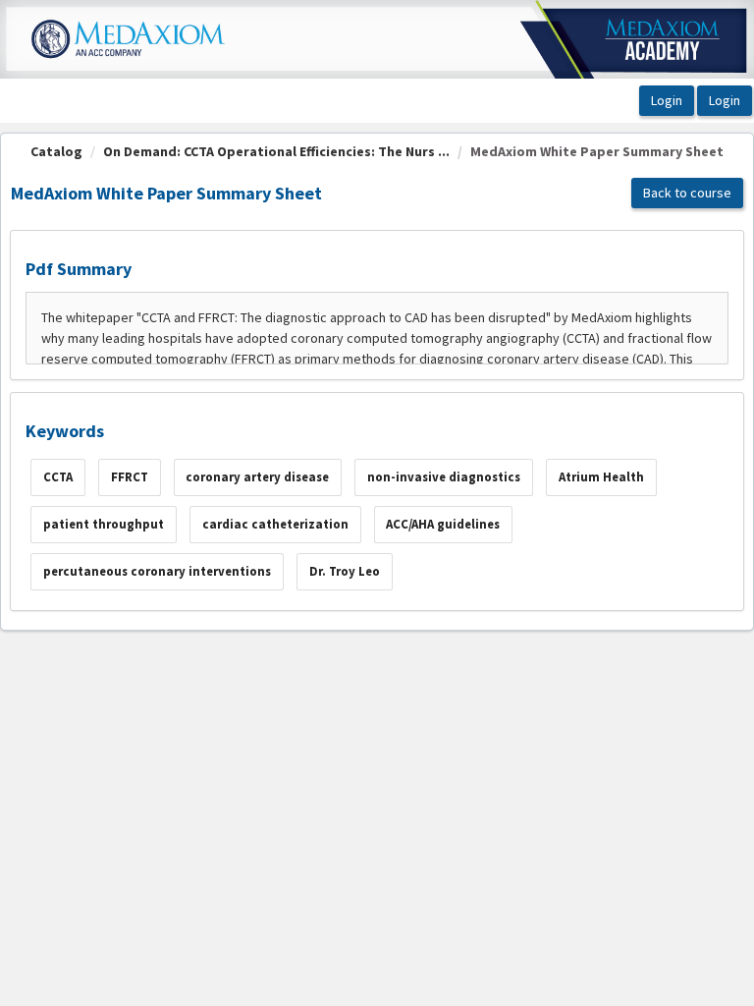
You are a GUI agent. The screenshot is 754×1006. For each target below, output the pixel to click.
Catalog (56, 151)
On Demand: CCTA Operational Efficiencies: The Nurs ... (276, 151)
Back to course (687, 192)
